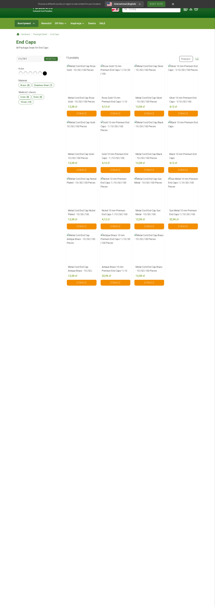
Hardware (25, 34)
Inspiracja (76, 23)
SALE (102, 23)
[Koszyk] (196, 9)
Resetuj (51, 59)
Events (92, 23)
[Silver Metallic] (21, 73)
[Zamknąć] (173, 4)
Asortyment (24, 23)
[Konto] (191, 9)
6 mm (24, 97)
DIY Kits (59, 23)
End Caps (54, 34)
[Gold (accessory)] (25, 73)
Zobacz (81, 113)
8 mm (37, 97)
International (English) (125, 4)
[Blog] (185, 9)
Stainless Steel (43, 85)
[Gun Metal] (40, 73)
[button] (61, 23)
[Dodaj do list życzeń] (93, 67)
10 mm (25, 102)
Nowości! (46, 23)
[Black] (45, 73)
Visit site (156, 4)
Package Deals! (40, 34)
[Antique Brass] (30, 73)
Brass (25, 85)
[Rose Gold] (35, 73)
